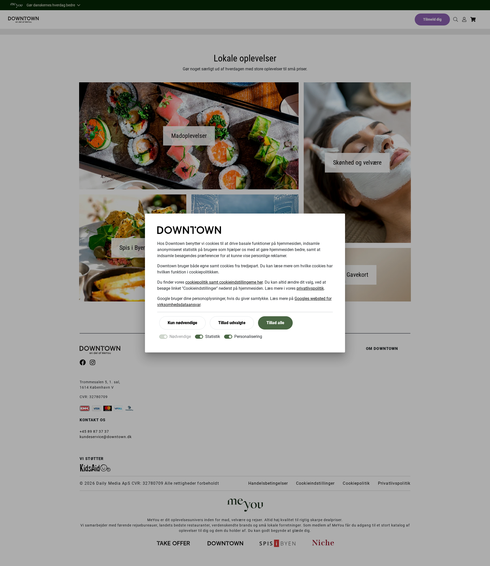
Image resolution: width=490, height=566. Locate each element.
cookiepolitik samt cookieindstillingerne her (224, 282)
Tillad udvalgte (232, 322)
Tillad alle (275, 322)
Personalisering (248, 336)
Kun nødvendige (182, 322)
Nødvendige (180, 336)
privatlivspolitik (310, 288)
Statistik (212, 336)
